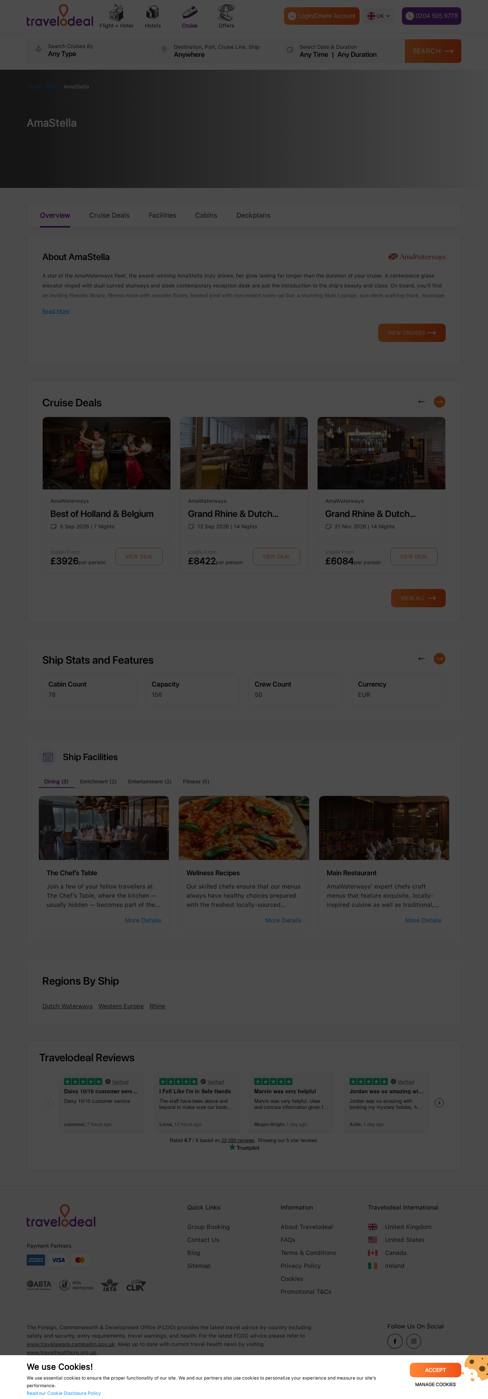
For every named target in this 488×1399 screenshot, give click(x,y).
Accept (435, 1370)
